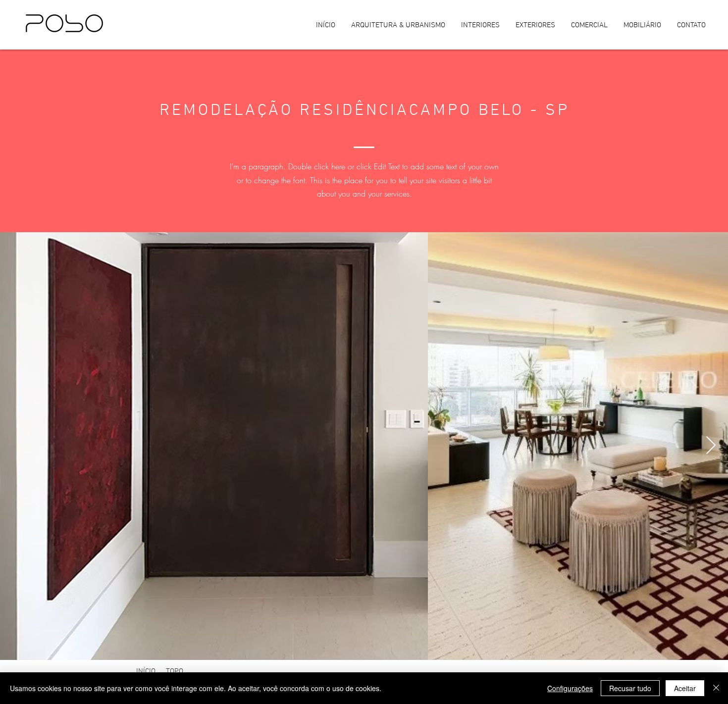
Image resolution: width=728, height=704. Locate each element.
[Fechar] (716, 688)
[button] (178, 671)
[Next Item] (711, 445)
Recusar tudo (630, 688)
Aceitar (685, 688)
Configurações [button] (570, 688)
